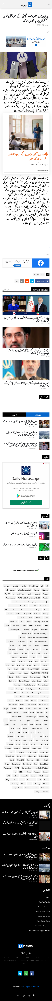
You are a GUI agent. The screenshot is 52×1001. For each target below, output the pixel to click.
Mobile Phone (20, 696)
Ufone (46, 779)
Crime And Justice (35, 625)
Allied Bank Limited (24, 589)
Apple (29, 593)
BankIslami (13, 605)
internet (36, 664)
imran (30, 660)
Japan (26, 672)
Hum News (44, 660)
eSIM (30, 641)
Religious (10, 743)
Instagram (45, 664)
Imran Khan (21, 660)
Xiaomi (35, 787)
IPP (13, 664)
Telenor (29, 771)
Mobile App (44, 696)
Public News (20, 736)
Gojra (39, 652)
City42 (22, 621)
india (13, 660)
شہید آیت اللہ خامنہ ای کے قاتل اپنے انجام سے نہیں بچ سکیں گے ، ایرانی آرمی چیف (26, 383)
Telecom (45, 771)
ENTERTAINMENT (41, 641)
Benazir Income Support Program (31, 609)
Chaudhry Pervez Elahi (41, 621)
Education (26, 629)
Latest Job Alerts (44, 906)
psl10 (12, 728)
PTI (34, 736)
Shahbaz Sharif (43, 755)
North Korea (37, 708)
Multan (33, 700)
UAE (8, 775)
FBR (24, 645)
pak (47, 712)
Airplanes (45, 589)
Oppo (6, 708)
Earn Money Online (43, 911)
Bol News (37, 613)
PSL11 (46, 732)
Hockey (32, 656)
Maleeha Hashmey (29, 684)
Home (48, 897)
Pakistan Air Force (12, 712)
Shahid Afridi (21, 755)
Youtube (27, 787)
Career (30, 617)
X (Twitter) (44, 787)
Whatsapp (37, 783)
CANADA (38, 617)
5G (42, 585)
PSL (18, 728)
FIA (19, 645)
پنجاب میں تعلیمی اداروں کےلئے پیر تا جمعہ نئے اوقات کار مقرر (28, 156)
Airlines (6, 585)
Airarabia (15, 585)
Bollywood (27, 613)
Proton (25, 728)
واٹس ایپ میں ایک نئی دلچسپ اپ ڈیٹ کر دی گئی (20, 544)
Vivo (15, 779)
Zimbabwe (45, 791)
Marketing (17, 684)
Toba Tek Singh (43, 775)
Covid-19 (13, 621)
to (15, 771)
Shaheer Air (32, 755)
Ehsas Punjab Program (41, 633)
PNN (31, 724)
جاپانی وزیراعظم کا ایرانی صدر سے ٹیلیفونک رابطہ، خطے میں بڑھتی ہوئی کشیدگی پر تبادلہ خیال (26, 318)
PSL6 (39, 732)
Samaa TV (26, 747)
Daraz (24, 625)
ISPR (22, 668)
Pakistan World (16, 716)
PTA (46, 736)
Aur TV (7, 593)
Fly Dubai (45, 649)
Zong (37, 791)
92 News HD (33, 585)
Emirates (22, 637)
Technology (8, 767)
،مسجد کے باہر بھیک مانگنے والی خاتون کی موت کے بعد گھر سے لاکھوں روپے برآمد (20, 877)
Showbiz (29, 759)
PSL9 (18, 732)
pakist (32, 712)
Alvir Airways (10, 589)
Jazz (20, 672)
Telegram (37, 771)
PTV (28, 736)
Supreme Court (26, 767)
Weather (45, 783)
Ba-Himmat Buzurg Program (29, 601)
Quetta (18, 740)
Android (37, 593)
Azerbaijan (45, 601)
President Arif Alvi (36, 728)
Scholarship (20, 751)
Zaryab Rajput (17, 787)
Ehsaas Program (15, 629)
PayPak (28, 720)
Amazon (45, 593)
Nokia (46, 708)
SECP (12, 751)
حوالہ (48, 247)
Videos (22, 779)
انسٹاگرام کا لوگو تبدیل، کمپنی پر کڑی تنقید (24, 533)
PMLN (46, 724)
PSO (11, 732)
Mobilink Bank (43, 700)
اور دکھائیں (6, 289)
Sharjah (46, 759)
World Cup (15, 783)
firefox (12, 645)
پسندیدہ (14, 414)
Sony (35, 763)
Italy (9, 668)
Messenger (19, 688)
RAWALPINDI (43, 743)
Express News (21, 641)
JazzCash (12, 672)
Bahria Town (44, 605)
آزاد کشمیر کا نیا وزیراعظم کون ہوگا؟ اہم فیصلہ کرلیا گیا (20, 822)
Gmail (46, 652)
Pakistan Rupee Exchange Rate (25, 569)
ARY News (21, 593)
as (13, 593)
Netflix (22, 704)
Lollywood (12, 680)
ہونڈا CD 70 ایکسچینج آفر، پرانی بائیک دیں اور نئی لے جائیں (20, 834)
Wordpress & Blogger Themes (39, 930)
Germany (12, 649)
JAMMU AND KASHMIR (39, 672)
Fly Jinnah (35, 649)
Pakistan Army (43, 716)
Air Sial (24, 585)
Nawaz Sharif (32, 704)
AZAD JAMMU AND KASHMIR (29, 597)
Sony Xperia (27, 763)
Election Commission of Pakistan (38, 637)
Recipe (33, 743)
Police (14, 724)
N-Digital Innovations (31, 986)
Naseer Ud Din (43, 704)
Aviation (45, 597)
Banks (46, 609)
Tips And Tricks (44, 901)
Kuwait (11, 676)
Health (46, 656)
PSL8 (25, 732)
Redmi (18, 743)
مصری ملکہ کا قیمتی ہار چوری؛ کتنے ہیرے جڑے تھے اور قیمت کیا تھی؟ (20, 422)
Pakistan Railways (30, 716)
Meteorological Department (39, 692)
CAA (46, 617)
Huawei (14, 656)
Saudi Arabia (44, 751)
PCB (21, 720)
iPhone (29, 664)
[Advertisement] (26, 46)
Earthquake (44, 629)
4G (47, 585)
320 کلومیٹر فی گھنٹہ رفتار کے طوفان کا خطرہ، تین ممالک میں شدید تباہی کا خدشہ (21, 433)
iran (42, 274)
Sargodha (8, 747)
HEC (39, 656)
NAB (26, 700)
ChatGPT (21, 617)
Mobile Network (32, 696)
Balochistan (33, 605)
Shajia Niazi (10, 755)
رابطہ (18, 995)
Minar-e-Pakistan (13, 692)
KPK (18, 676)
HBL (9, 652)
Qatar (36, 740)
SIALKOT (20, 759)
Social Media (44, 763)
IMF (36, 660)
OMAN (13, 708)
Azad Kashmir (10, 597)
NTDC (28, 708)
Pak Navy (40, 712)
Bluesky (45, 613)
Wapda (8, 779)
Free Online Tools (43, 920)
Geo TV (20, 649)
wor (29, 783)
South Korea (16, 763)
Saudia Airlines (32, 751)
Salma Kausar (36, 747)
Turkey (33, 775)
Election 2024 (26, 633)
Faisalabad (45, 645)
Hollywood (23, 656)
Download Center (44, 916)
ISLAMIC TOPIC (33, 668)
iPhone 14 (20, 664)
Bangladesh (23, 605)
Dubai (7, 625)
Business (10, 613)
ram (11, 740)
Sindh (12, 759)
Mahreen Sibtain (43, 684)
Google (32, 652)
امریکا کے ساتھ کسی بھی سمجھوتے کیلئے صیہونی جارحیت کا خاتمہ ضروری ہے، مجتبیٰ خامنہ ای (28, 351)
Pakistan (24, 712)
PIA (6, 720)
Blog (6, 609)
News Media (13, 704)
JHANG (45, 676)
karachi (25, 676)
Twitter (15, 775)
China (29, 621)
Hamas (16, 652)
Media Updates (30, 688)
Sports (7, 763)
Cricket (46, 625)
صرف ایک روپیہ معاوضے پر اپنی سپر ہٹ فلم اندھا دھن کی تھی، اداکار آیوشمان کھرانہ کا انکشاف (20, 444)
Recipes (25, 743)
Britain (18, 613)
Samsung (17, 747)
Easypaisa (35, 629)
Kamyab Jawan (35, 676)
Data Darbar (15, 625)
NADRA (19, 700)
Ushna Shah (31, 779)
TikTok (21, 771)
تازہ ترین (38, 414)
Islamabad (45, 668)
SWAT (17, 767)
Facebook (11, 641)
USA (39, 779)
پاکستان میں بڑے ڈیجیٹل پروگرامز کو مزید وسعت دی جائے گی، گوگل (20, 523)
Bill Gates (14, 609)
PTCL (40, 736)
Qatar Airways (27, 740)
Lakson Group (36, 680)
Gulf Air (24, 652)
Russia (46, 747)
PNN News (23, 724)
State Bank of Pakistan (41, 767)
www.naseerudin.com (41, 169)
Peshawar (13, 720)
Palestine (45, 720)
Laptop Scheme (24, 680)
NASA (10, 700)
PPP (46, 728)
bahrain (15, 601)
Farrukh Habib (33, 645)
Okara (21, 708)
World (36, 274)
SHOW (38, 759)
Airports (36, 589)
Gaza (27, 649)
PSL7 (32, 732)
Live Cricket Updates (42, 925)
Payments (37, 720)
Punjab (10, 736)
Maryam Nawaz (43, 688)
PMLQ (38, 724)
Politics (7, 724)
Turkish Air (24, 775)
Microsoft (25, 692)
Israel (16, 668)
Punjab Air (45, 740)
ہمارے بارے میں (29, 995)
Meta (11, 688)
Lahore (46, 680)
